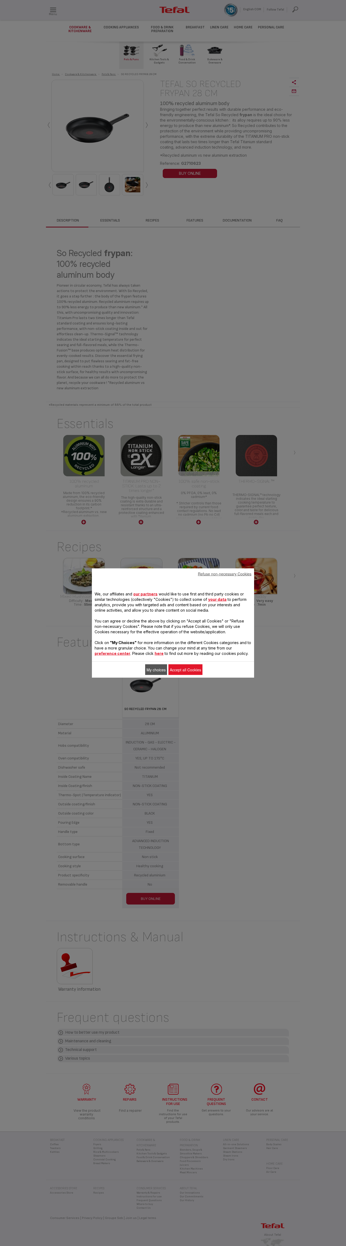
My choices (156, 669)
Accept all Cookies (185, 669)
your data (217, 599)
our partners (145, 594)
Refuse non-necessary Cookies (224, 574)
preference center (112, 653)
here (159, 653)
